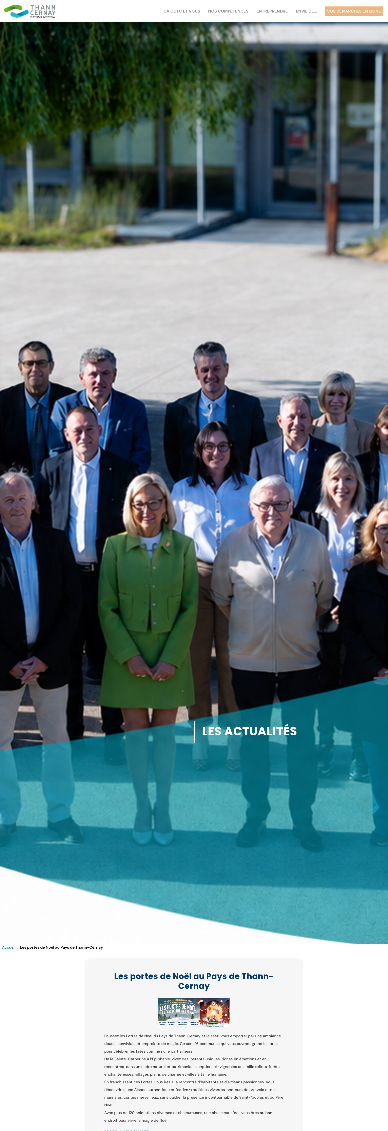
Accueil (9, 947)
